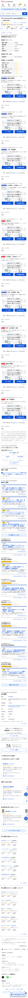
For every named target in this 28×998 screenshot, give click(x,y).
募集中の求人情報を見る (9, 776)
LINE (10, 977)
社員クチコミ (14, 28)
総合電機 (10, 696)
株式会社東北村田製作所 (7, 645)
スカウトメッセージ (6, 956)
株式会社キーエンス (6, 602)
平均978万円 (23, 22)
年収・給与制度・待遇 (13, 292)
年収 (21, 28)
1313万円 (14, 879)
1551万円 (14, 853)
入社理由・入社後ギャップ (14, 185)
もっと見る (23, 723)
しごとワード (11, 970)
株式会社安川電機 (6, 664)
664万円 (14, 930)
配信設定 (3, 958)
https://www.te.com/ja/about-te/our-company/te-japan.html (17, 706)
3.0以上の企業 (10, 24)
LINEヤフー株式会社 (6, 983)
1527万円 (14, 862)
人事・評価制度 (11, 149)
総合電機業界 (3, 24)
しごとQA (9, 6)
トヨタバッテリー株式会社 (8, 581)
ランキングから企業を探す (7, 964)
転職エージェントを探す (19, 964)
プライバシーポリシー (7, 991)
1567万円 (14, 845)
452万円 (14, 896)
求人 (8, 28)
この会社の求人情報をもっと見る (19, 554)
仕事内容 (9, 114)
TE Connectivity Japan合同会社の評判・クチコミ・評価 (11, 76)
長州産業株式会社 (6, 540)
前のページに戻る (7, 32)
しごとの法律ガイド (16, 969)
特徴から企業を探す (12, 963)
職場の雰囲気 (11, 78)
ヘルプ (25, 99)
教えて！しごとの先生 (6, 969)
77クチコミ (16, 22)
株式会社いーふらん (8, 763)
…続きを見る (9, 770)
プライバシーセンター (17, 991)
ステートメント (5, 992)
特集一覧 (14, 6)
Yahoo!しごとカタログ (8, 949)
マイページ (25, 6)
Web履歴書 (19, 956)
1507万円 (14, 870)
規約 (24, 991)
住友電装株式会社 (6, 623)
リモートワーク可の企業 (18, 24)
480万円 (14, 913)
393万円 (14, 904)
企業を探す (3, 6)
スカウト (19, 6)
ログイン (16, 101)
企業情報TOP (17, 949)
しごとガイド (4, 970)
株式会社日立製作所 (6, 559)
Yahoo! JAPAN (19, 989)
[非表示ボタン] (26, 993)
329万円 (14, 921)
